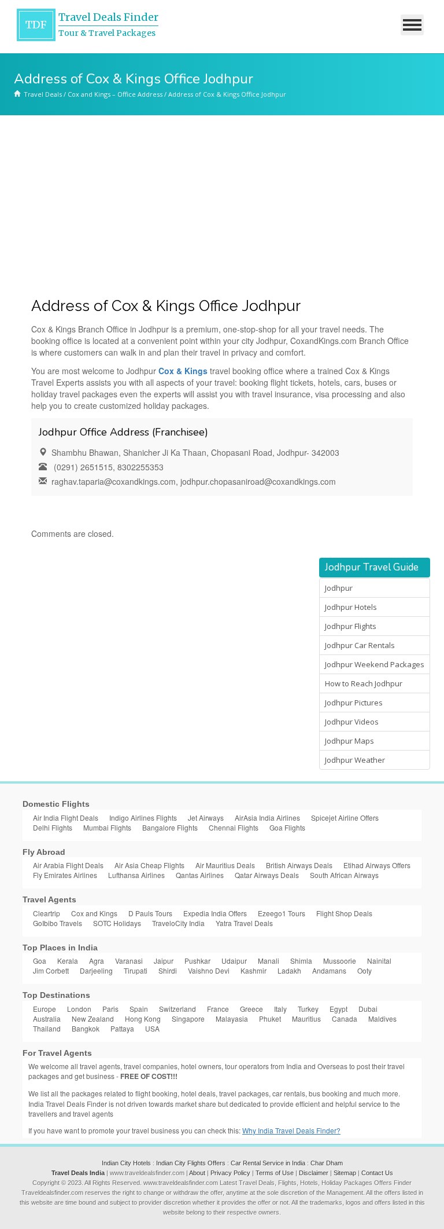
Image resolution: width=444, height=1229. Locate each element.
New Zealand (93, 1018)
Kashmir (253, 970)
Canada (344, 1018)
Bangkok (85, 1028)
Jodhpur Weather (355, 760)
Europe (44, 1009)
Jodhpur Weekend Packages (374, 664)
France (218, 1009)
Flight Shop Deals (344, 913)
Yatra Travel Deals (244, 923)
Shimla (301, 960)
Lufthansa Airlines (136, 875)
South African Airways (344, 875)
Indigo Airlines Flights (143, 817)
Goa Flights (287, 827)
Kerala (67, 960)
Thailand (47, 1028)
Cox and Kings (94, 913)
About (197, 1172)
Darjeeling (96, 970)
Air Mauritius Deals (225, 865)
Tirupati (135, 970)
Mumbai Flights (107, 827)
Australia (47, 1018)
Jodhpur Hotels (351, 607)
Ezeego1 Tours (281, 913)
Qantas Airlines (200, 875)
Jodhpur (339, 588)
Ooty (364, 970)
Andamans (329, 970)
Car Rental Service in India (268, 1162)
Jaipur (163, 960)
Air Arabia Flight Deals (68, 865)
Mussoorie (339, 960)
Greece (251, 1009)
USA (152, 1028)
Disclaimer (313, 1172)
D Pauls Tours (150, 913)
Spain (139, 1009)
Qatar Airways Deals (267, 875)
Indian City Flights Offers (190, 1162)
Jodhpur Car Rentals (360, 645)
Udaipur (234, 960)
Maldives (382, 1018)
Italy (280, 1009)
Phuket (270, 1018)
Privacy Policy (230, 1172)
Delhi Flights (52, 827)
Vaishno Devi (209, 970)
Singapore (188, 1018)
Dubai (368, 1009)
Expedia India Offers (215, 913)
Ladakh (289, 970)
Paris (110, 1009)
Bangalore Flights (170, 827)
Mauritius (306, 1018)
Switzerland (177, 1009)
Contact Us (377, 1172)
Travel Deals (43, 94)
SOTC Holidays (117, 923)
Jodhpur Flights (350, 626)
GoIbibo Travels (57, 923)
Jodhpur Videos (352, 721)
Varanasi (129, 960)
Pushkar (197, 960)
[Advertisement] (222, 202)
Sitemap (345, 1172)
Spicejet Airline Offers (345, 817)
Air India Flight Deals (65, 817)
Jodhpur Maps (349, 741)
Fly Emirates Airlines (65, 875)
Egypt (338, 1009)
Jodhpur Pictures (354, 702)
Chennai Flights (233, 827)
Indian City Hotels (126, 1162)
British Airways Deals (299, 865)
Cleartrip (46, 913)
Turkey (308, 1009)
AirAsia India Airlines (267, 817)
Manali (268, 960)
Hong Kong (143, 1018)
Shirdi (167, 970)
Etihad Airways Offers (376, 865)
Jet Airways (206, 817)
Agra (96, 960)
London (79, 1009)
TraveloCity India (178, 923)
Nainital (379, 960)
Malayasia (232, 1018)
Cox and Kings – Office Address (115, 94)
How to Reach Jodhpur (363, 683)
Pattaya (122, 1028)
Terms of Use (275, 1172)
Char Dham (326, 1162)
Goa (39, 960)
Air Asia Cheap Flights (149, 865)
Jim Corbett (51, 970)
